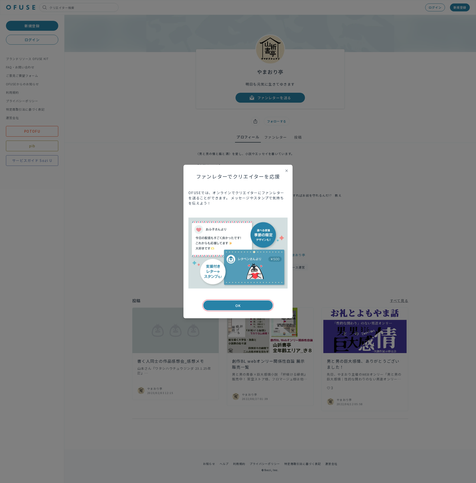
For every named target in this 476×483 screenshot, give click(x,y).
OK (238, 305)
